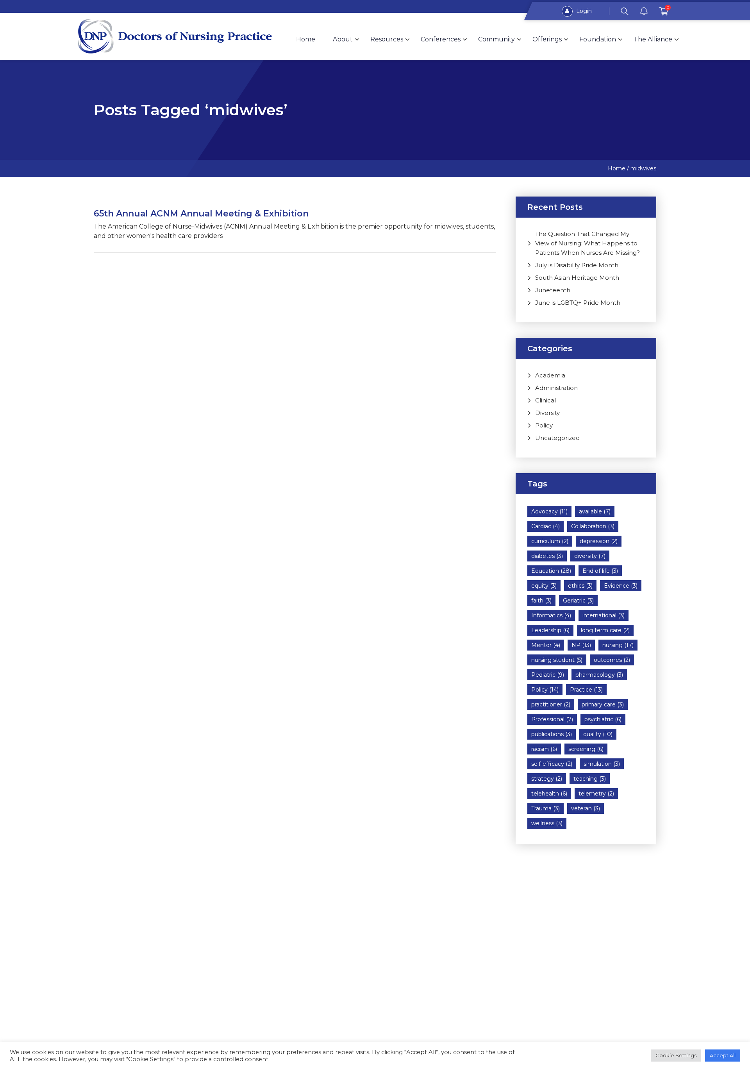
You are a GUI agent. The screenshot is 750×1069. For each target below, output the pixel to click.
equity (544, 585)
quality (597, 734)
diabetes (547, 556)
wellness (546, 823)
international (603, 615)
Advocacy (549, 511)
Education (551, 570)
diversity (589, 556)
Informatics (551, 615)
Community (496, 39)
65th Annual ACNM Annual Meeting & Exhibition (201, 213)
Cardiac (545, 526)
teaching (589, 778)
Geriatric (578, 600)
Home (305, 39)
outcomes (612, 659)
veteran (585, 808)
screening (586, 749)
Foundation (597, 39)
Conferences (441, 39)
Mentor (545, 645)
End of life (600, 570)
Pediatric (547, 674)
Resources (386, 39)
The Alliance (653, 39)
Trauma (545, 808)
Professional (552, 719)
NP (581, 645)
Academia (550, 375)
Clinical (545, 400)
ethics (580, 585)
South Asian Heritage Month (577, 277)
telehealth (549, 793)
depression (599, 541)
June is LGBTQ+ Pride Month (577, 302)
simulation (602, 763)
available (595, 511)
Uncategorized (557, 438)
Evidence (621, 585)
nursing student (556, 659)
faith (541, 600)
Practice (586, 689)
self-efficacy (551, 763)
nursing (618, 645)
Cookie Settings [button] (675, 1055)
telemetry (596, 793)
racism (544, 749)
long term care (605, 630)
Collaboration (592, 526)
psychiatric (602, 719)
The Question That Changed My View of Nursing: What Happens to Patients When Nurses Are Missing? (587, 243)
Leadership (550, 630)
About (343, 39)
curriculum (549, 541)
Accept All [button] (723, 1055)
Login (583, 10)
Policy (544, 425)
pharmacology (599, 674)
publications (551, 734)
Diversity (547, 413)
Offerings (547, 39)
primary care (603, 704)
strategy (546, 778)
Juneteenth (552, 290)
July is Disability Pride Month (576, 265)
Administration (556, 387)
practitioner (550, 704)
